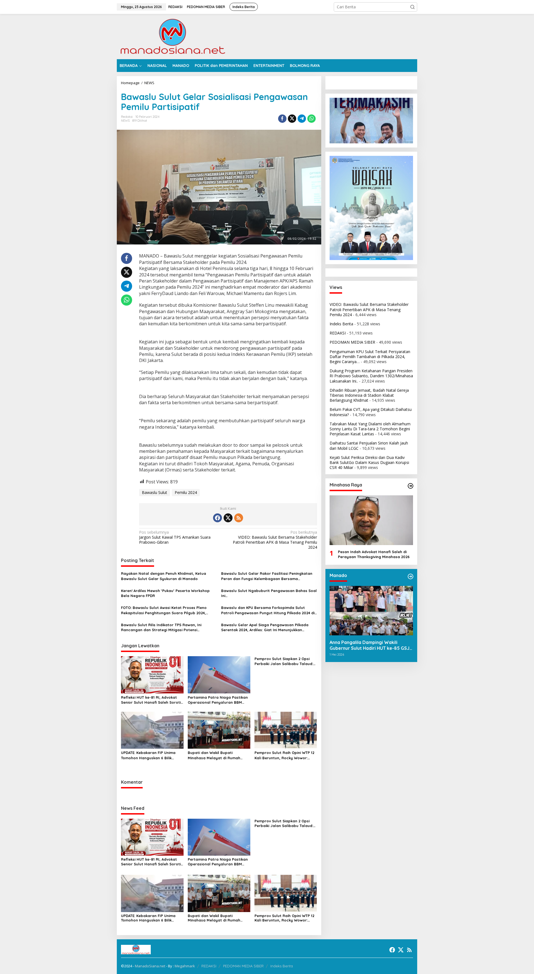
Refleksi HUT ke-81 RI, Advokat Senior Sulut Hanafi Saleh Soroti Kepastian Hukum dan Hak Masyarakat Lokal (151, 700)
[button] (412, 7)
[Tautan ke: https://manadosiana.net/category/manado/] (410, 576)
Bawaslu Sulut (154, 492)
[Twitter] (228, 517)
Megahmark (185, 965)
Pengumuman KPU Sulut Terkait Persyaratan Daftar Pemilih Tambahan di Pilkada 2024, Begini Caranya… (370, 356)
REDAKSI (338, 333)
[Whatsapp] (311, 118)
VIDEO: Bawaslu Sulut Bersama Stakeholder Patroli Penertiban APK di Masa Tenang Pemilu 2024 (275, 540)
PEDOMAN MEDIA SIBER (352, 342)
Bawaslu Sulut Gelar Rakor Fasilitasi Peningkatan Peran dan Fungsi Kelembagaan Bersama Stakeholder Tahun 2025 (266, 576)
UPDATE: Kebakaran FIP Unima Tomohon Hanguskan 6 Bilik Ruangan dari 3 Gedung (148, 755)
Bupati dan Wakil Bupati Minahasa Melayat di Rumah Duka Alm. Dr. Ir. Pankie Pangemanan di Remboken (214, 755)
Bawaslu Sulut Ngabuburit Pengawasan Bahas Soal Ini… (269, 593)
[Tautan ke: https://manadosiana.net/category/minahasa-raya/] (410, 486)
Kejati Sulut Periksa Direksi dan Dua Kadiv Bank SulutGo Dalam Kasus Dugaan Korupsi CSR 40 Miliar (369, 462)
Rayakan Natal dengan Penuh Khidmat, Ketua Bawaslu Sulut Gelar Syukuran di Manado (163, 576)
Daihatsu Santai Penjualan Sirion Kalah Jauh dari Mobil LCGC (369, 445)
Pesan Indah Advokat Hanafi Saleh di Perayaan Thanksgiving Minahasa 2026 (374, 554)
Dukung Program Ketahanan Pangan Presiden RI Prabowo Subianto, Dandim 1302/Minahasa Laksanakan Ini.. (371, 375)
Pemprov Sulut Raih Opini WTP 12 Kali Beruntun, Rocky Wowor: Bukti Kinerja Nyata (284, 755)
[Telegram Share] (302, 118)
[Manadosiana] (172, 36)
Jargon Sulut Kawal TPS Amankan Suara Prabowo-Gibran (175, 537)
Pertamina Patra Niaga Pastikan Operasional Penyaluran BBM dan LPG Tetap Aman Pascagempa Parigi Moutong (218, 700)
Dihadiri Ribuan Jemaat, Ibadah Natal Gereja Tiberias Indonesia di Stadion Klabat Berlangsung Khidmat (369, 395)
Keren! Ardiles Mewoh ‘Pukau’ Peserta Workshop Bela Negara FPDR (165, 593)
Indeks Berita (341, 323)
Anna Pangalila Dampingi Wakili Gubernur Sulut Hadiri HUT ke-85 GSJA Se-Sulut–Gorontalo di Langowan (371, 645)
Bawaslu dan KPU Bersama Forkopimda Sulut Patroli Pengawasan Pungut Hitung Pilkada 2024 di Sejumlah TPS (268, 610)
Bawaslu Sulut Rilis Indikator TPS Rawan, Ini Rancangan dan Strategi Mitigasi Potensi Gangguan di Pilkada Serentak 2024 (161, 627)
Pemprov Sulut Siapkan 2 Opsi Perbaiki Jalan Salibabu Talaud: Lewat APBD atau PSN (283, 661)
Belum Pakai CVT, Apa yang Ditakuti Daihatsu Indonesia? (371, 412)
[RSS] (238, 517)
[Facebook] (217, 517)
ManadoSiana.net (150, 965)
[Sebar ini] (282, 118)
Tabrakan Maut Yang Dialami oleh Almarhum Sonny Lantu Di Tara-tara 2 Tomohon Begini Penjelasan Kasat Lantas (370, 428)
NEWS (125, 121)
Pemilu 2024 (186, 492)
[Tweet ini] (292, 118)
